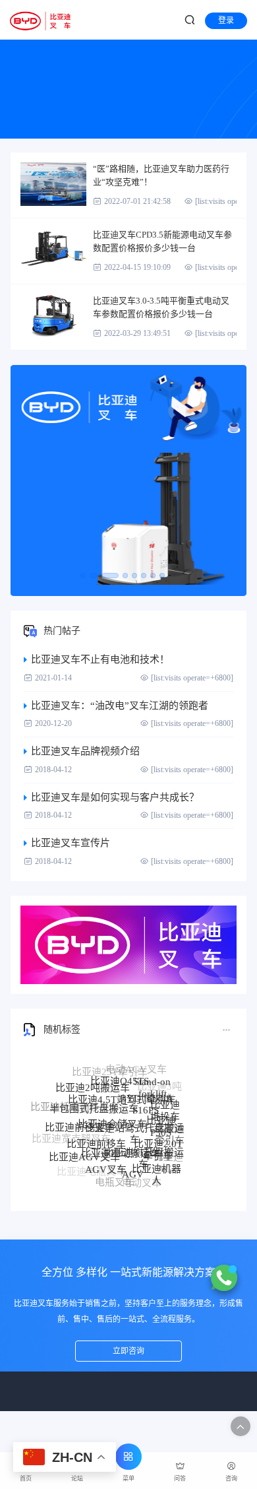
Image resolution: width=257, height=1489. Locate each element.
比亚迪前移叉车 (79, 1118)
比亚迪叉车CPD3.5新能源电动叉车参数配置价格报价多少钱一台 (162, 241)
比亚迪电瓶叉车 (91, 1169)
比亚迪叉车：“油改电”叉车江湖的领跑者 (119, 705)
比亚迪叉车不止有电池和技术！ (100, 659)
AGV (133, 1162)
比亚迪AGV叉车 (84, 1149)
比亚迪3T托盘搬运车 (143, 1144)
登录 (226, 20)
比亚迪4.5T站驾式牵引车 (122, 1085)
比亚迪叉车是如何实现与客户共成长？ (115, 797)
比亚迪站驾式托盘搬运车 (134, 1117)
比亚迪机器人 (156, 1166)
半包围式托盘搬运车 (93, 1096)
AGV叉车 (106, 1159)
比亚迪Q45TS (119, 1072)
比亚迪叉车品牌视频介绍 (85, 751)
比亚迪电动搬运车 (120, 1137)
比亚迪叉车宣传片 (70, 843)
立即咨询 (128, 1351)
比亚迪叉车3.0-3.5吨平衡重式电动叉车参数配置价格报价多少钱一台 (161, 307)
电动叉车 (141, 1179)
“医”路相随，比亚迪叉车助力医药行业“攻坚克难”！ (161, 175)
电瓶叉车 (114, 1177)
